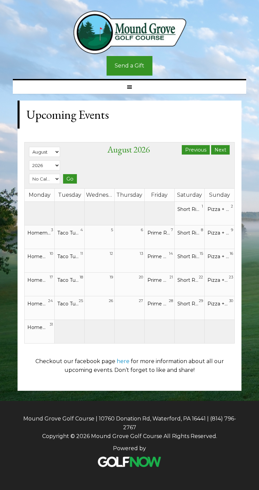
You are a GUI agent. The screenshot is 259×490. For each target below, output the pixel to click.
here (123, 361)
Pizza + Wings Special (219, 209)
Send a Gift (129, 65)
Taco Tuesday (68, 233)
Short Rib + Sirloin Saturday (189, 209)
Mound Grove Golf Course (129, 32)
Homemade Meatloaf (39, 233)
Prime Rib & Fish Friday (159, 233)
